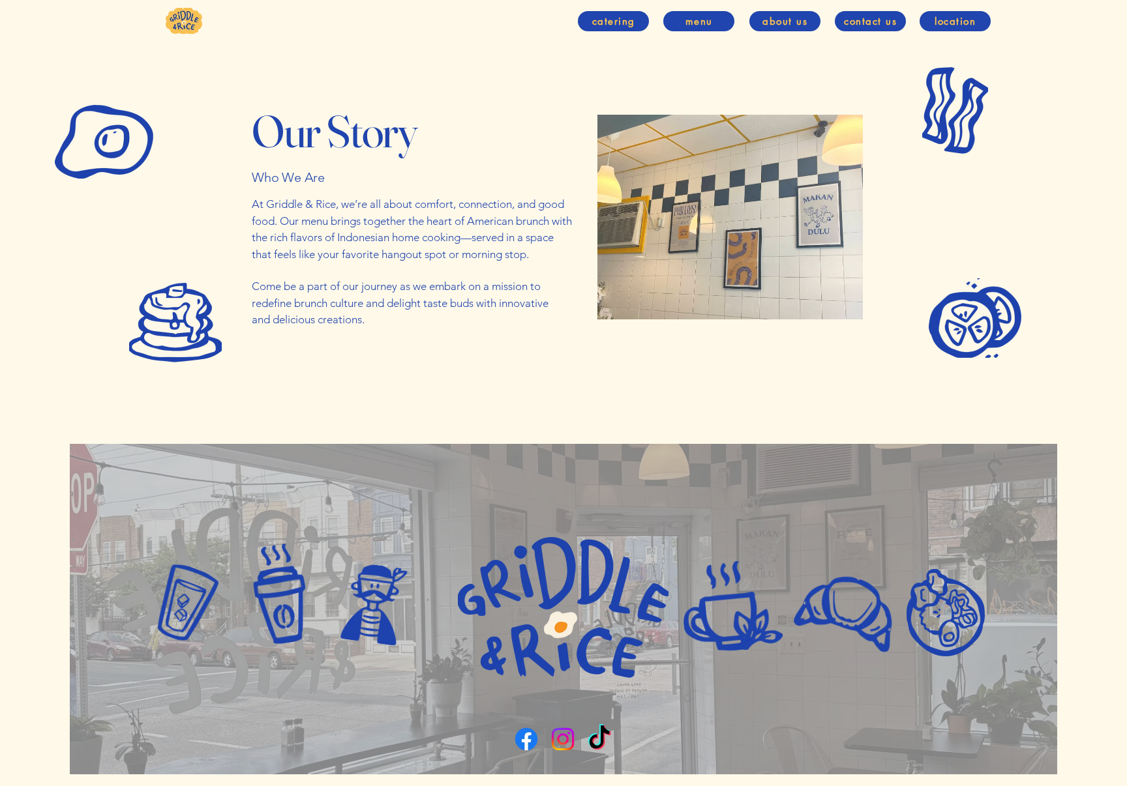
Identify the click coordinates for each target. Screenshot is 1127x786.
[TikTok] (599, 739)
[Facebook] (526, 739)
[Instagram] (563, 739)
